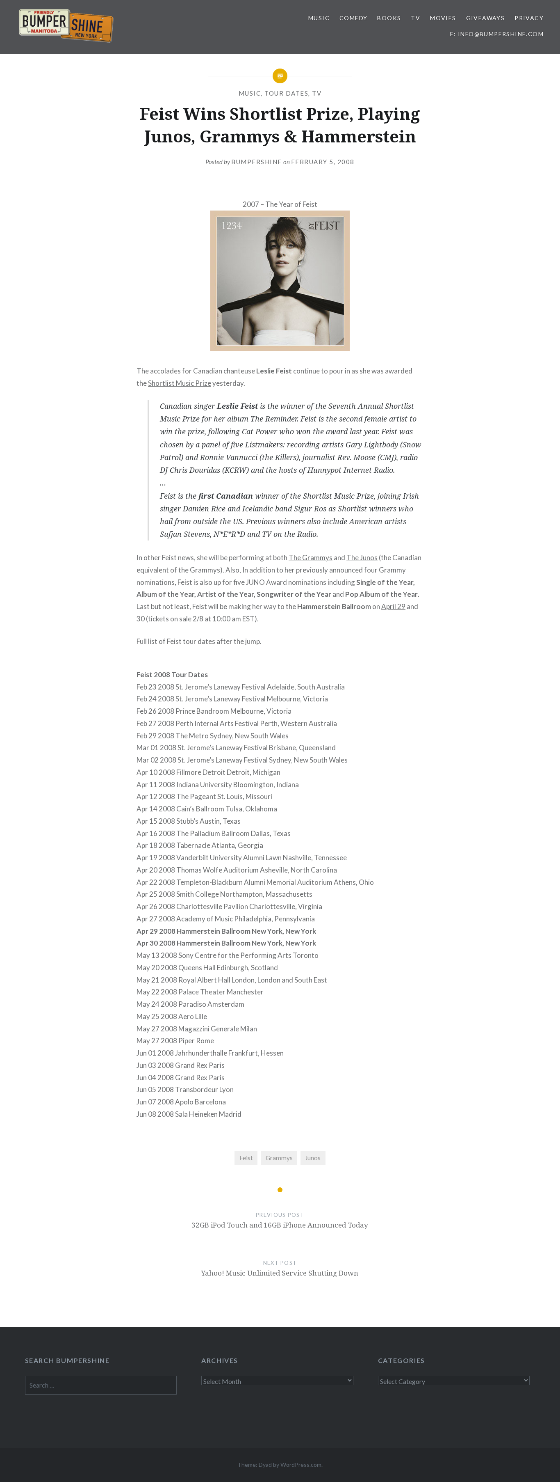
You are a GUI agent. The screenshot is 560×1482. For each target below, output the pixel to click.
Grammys (279, 1157)
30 (141, 618)
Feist (246, 1157)
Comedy (353, 17)
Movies (443, 17)
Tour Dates (286, 93)
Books (389, 17)
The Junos (362, 557)
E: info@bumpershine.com (497, 33)
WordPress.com (300, 1464)
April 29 (393, 606)
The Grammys (310, 557)
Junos (313, 1157)
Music (319, 17)
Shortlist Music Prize (179, 383)
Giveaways (485, 17)
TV (415, 17)
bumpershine (256, 161)
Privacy (529, 17)
